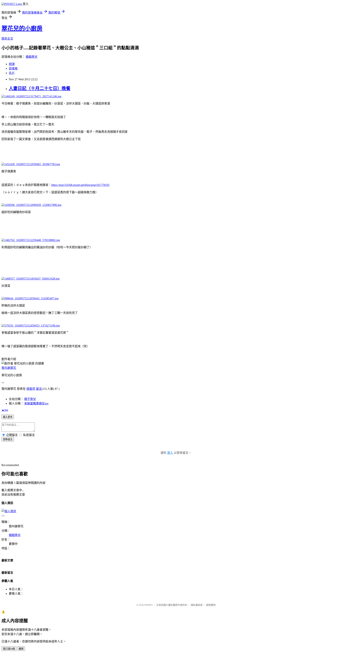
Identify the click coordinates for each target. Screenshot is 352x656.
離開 (21, 648)
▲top (4, 409)
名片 (12, 72)
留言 (39, 388)
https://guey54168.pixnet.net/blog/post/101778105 (80, 184)
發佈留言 (7, 439)
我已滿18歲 (9, 648)
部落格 (13, 68)
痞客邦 (30, 388)
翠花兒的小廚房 (22, 28)
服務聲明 (211, 605)
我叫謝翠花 (8, 367)
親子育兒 (30, 399)
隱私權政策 (197, 605)
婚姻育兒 (31, 56)
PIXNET (148, 605)
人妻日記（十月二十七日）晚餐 (39, 88)
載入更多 (7, 417)
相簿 (12, 64)
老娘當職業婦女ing (36, 403)
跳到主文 (7, 38)
